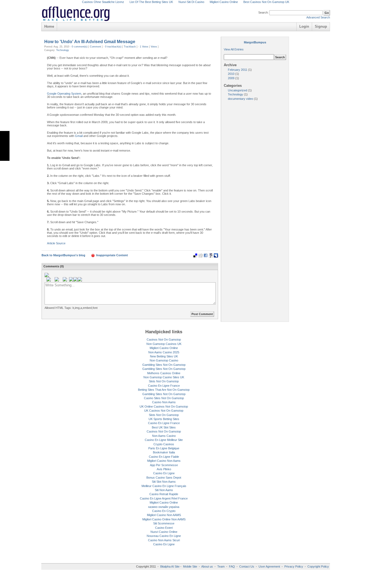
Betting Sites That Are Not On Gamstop (164, 389)
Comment (95, 46)
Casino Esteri (164, 527)
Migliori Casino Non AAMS (164, 515)
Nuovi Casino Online (163, 531)
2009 (231, 78)
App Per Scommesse (164, 465)
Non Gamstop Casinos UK (163, 343)
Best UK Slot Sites (164, 427)
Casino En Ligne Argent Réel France (164, 498)
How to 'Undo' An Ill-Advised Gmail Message (89, 41)
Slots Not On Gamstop (164, 381)
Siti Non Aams (164, 490)
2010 (231, 73)
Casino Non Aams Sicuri (164, 540)
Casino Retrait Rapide (163, 494)
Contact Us (246, 566)
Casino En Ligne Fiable (164, 456)
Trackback (130, 46)
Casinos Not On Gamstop (164, 339)
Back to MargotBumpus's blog (63, 255)
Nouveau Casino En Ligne (164, 535)
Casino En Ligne (164, 473)
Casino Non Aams (164, 402)
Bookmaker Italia (164, 452)
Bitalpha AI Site (170, 566)
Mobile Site (190, 566)
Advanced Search (318, 17)
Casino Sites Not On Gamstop (164, 398)
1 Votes (144, 46)
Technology (62, 50)
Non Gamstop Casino (164, 360)
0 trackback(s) (113, 46)
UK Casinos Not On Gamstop (163, 410)
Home (49, 26)
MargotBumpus (255, 42)
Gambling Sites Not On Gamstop (164, 364)
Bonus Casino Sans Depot (163, 477)
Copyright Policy (318, 566)
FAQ (232, 566)
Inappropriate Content (112, 255)
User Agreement (269, 566)
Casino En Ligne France (164, 385)
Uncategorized (238, 90)
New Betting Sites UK (164, 356)
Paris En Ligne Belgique (163, 448)
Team (221, 566)
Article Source (56, 243)
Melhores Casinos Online (163, 373)
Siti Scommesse (163, 523)
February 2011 (238, 69)
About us (207, 566)
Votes (154, 46)
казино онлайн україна (163, 506)
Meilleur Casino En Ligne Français (164, 486)
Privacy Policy (293, 566)
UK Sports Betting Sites (164, 419)
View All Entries (234, 49)
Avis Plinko (164, 469)
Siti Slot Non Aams (164, 481)
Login (304, 26)
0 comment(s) (79, 46)
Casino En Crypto (163, 511)
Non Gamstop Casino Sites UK (163, 377)
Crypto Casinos (163, 444)
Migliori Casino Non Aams (164, 460)
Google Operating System (64, 93)
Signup (321, 26)
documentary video (241, 98)
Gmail (79, 135)
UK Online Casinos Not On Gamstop (164, 406)
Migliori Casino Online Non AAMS (164, 519)
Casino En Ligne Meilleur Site (164, 439)
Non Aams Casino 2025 (163, 352)
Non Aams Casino (164, 435)
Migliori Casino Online (164, 348)
